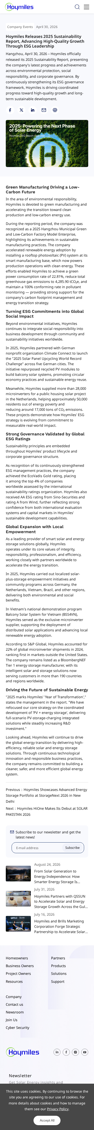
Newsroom (15, 1012)
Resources (14, 981)
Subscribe (72, 847)
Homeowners (17, 958)
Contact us (14, 1004)
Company (13, 996)
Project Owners (18, 973)
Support (57, 981)
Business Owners (20, 965)
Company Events (20, 27)
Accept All (47, 1120)
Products (58, 965)
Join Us (11, 1019)
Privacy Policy (57, 1109)
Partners (58, 958)
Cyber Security (17, 1027)
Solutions (59, 973)
